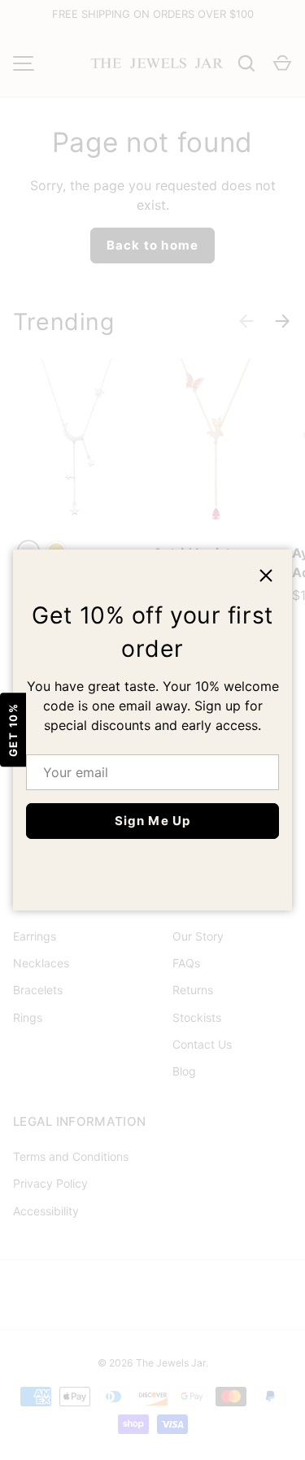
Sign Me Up (153, 820)
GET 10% (13, 730)
